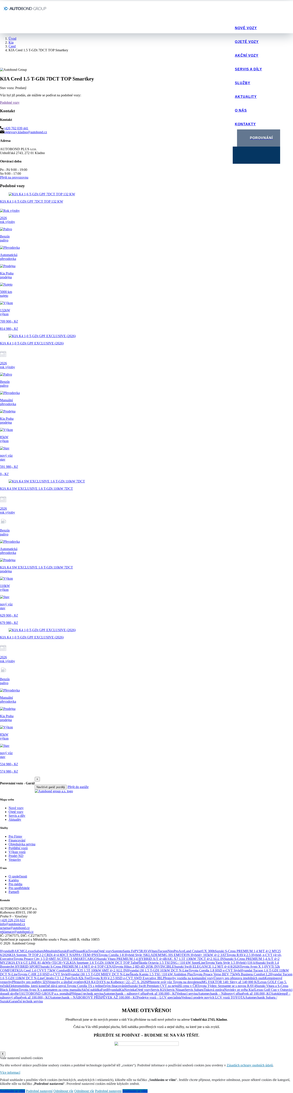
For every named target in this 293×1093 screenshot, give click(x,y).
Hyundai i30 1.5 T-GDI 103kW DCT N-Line (158, 970)
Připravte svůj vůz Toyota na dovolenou (175, 982)
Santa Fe (128, 951)
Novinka (130, 989)
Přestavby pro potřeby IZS (30, 982)
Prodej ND (16, 856)
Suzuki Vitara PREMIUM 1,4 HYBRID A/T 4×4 (131, 959)
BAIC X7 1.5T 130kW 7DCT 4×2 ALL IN (194, 959)
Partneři (14, 892)
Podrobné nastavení (39, 1091)
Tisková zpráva (214, 989)
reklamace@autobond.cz (16, 932)
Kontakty (245, 124)
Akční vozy (246, 55)
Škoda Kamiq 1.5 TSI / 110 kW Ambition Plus (161, 974)
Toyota (92, 951)
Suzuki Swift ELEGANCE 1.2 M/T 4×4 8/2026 (207, 966)
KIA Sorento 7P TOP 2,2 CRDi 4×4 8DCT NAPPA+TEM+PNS (53, 955)
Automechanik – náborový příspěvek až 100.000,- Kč (139, 993)
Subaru (39, 951)
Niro (171, 951)
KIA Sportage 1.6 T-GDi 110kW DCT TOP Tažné (104, 962)
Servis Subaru (194, 989)
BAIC (16, 951)
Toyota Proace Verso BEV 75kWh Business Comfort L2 (231, 974)
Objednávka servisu (22, 844)
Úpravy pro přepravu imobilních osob (239, 978)
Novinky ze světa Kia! (239, 989)
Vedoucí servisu (187, 993)
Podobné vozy (10, 102)
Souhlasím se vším (12, 1091)
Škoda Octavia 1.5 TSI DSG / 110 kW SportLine (172, 962)
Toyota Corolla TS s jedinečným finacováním (97, 986)
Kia (85, 951)
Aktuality (246, 97)
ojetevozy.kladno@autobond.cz (25, 132)
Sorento (117, 951)
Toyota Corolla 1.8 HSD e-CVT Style (214, 970)
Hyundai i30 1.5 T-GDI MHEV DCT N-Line (99, 974)
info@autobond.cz (12, 924)
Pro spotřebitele (19, 888)
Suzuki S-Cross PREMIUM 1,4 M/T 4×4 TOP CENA (77, 966)
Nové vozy (246, 28)
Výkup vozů (17, 852)
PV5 (137, 951)
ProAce (179, 951)
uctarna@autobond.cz (15, 928)
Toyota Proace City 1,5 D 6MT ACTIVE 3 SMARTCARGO (55, 959)
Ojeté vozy (247, 42)
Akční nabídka (91, 989)
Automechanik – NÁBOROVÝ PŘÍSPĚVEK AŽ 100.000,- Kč (93, 997)
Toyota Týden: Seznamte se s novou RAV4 (226, 986)
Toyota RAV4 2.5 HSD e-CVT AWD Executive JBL (126, 978)
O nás (241, 110)
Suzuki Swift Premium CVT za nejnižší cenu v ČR (162, 986)
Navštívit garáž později (50, 787)
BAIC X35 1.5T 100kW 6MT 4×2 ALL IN (97, 970)
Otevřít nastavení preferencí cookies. (24, 947)
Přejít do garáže (78, 787)
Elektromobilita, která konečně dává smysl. (38, 986)
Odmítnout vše (63, 1091)
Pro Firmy (15, 836)
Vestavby (15, 859)
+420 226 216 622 (12, 920)
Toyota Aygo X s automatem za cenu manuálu (50, 989)
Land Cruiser (193, 951)
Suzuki (62, 951)
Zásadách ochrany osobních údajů (250, 1065)
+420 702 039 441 (15, 128)
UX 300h (208, 951)
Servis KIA (158, 989)
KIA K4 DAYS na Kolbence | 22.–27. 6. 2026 (116, 982)
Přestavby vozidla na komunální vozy (188, 978)
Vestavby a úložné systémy (66, 982)
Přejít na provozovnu (14, 177)
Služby (242, 83)
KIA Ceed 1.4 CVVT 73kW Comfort (42, 970)
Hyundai (6, 951)
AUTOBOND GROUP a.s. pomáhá (45, 993)
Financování (17, 840)
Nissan (78, 951)
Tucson (163, 951)
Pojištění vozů (18, 848)
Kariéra (14, 880)
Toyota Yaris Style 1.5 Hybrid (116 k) (230, 962)
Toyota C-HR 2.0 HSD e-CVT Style (43, 974)
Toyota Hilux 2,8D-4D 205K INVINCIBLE (144, 966)
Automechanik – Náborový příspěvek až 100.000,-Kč (234, 993)
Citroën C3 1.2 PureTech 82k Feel (67, 978)
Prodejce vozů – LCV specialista (159, 997)
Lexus (30, 951)
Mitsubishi (51, 951)
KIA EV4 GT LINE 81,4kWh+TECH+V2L (39, 962)
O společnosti (18, 876)
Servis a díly (248, 69)
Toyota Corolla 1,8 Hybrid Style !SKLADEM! (130, 955)
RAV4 (145, 951)
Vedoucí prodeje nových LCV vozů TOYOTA (213, 997)
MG (23, 951)
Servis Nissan (175, 989)
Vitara (154, 951)
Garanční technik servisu (26, 1001)
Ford (70, 951)
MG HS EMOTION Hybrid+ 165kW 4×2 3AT (194, 955)
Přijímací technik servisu (86, 993)
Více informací (10, 1072)
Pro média (15, 884)
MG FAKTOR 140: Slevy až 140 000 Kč (230, 982)
